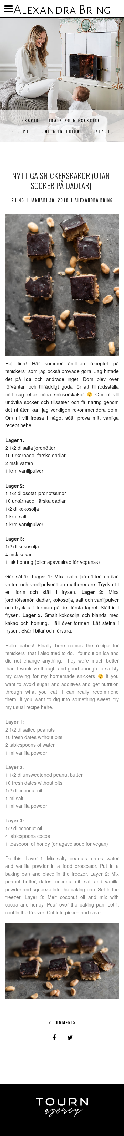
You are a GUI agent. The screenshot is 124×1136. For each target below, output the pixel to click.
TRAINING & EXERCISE (75, 120)
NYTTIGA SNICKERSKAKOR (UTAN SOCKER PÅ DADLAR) (61, 180)
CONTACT (100, 131)
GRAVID (30, 120)
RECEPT (20, 131)
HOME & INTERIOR (59, 131)
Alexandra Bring (62, 10)
